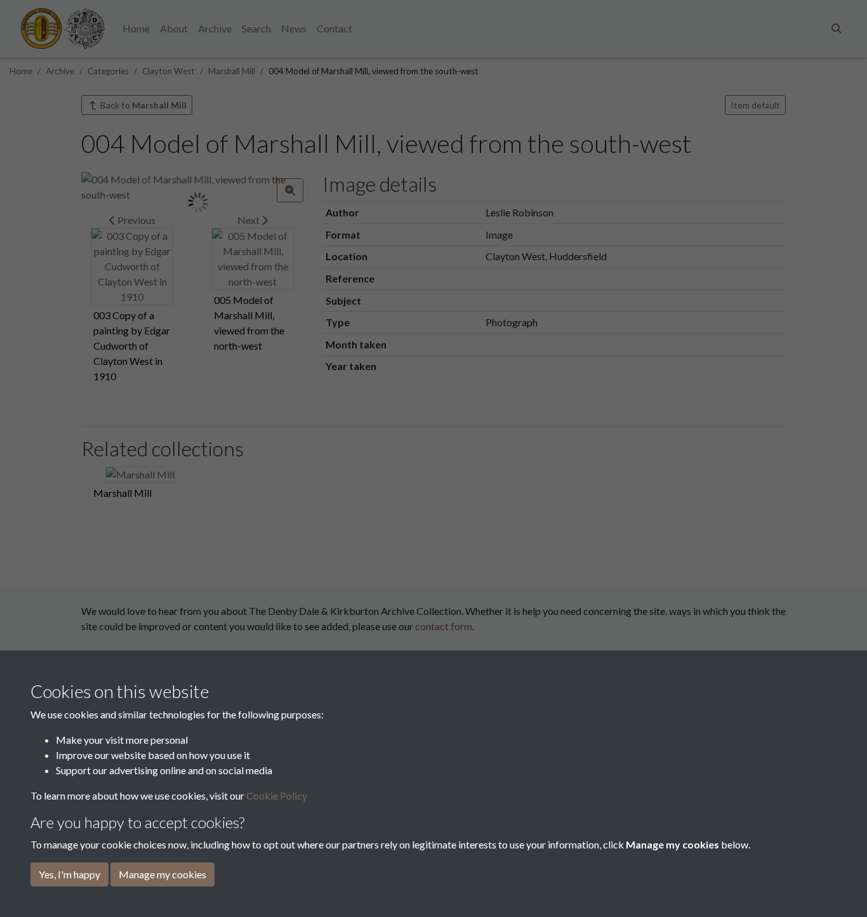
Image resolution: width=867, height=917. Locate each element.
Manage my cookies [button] (162, 874)
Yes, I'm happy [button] (69, 874)
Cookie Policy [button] (276, 795)
